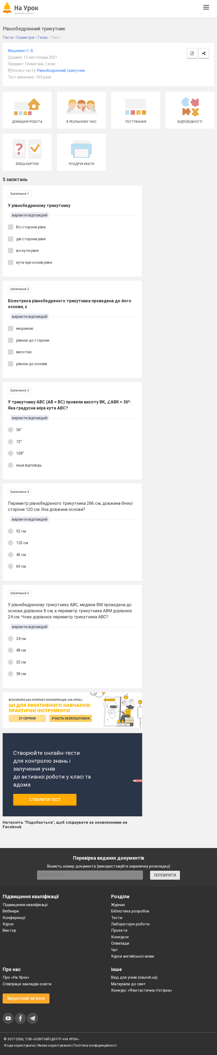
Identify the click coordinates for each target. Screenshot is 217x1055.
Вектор (9, 930)
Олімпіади (120, 943)
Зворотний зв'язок (26, 998)
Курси (8, 924)
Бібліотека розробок (130, 911)
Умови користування (54, 1045)
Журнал (118, 904)
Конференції (14, 917)
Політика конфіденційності (95, 1045)
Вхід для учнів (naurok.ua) (134, 977)
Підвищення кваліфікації (25, 904)
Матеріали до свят (128, 984)
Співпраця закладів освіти (27, 984)
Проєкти (119, 930)
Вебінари (11, 911)
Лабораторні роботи (130, 924)
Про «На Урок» (16, 977)
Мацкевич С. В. (21, 51)
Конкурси (120, 937)
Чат (114, 950)
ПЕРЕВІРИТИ (165, 875)
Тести (116, 917)
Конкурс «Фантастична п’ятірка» (141, 990)
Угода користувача (19, 1045)
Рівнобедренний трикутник (61, 70)
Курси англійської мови (132, 956)
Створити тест (45, 800)
